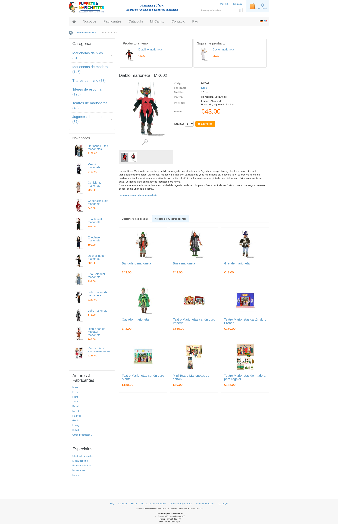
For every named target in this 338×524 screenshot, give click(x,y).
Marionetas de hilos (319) (87, 55)
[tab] (134, 218)
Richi (75, 396)
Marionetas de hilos (86, 32)
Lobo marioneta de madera (97, 294)
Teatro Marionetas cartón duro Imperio (194, 321)
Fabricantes (112, 21)
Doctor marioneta (223, 49)
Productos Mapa (81, 465)
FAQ (112, 503)
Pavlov (76, 392)
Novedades (78, 470)
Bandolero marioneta (136, 263)
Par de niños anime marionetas (99, 350)
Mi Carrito (157, 21)
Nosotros (89, 21)
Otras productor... (82, 434)
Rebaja (76, 475)
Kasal (204, 87)
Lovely (76, 425)
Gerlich (76, 420)
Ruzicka (76, 415)
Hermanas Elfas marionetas (98, 148)
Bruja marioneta (184, 263)
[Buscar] (239, 10)
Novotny (77, 411)
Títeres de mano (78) (89, 80)
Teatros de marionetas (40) (89, 105)
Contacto (178, 21)
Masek (76, 387)
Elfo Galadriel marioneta (96, 276)
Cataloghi (136, 21)
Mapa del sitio (80, 460)
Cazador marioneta (135, 319)
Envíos (134, 503)
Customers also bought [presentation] (135, 218)
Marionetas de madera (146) (90, 69)
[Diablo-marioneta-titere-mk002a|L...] (133, 157)
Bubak (75, 430)
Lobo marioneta (97, 310)
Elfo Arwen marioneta (94, 239)
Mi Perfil (224, 3)
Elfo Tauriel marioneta (95, 221)
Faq (195, 21)
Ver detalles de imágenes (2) (145, 142)
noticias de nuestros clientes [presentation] (170, 218)
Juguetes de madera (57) (88, 119)
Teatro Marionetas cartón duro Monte (143, 377)
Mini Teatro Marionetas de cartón (191, 377)
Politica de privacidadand (153, 503)
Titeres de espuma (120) (86, 91)
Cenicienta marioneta (94, 184)
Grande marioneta (237, 263)
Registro (238, 3)
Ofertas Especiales (82, 456)
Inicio (71, 33)
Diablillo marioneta (150, 49)
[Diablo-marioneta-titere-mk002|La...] (125, 157)
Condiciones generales (181, 503)
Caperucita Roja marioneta (98, 202)
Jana (75, 401)
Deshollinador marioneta (96, 257)
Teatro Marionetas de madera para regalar (244, 377)
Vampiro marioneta (94, 166)
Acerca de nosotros (205, 503)
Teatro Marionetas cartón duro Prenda (245, 321)
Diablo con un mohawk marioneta (96, 332)
